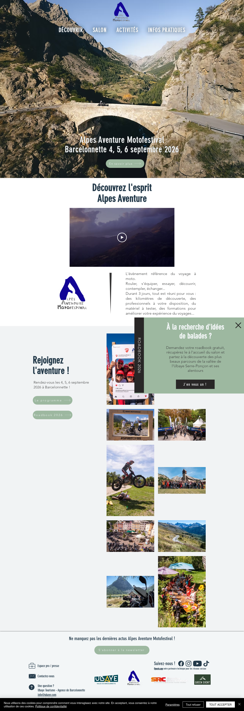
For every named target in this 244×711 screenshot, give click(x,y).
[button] (238, 325)
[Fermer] (239, 704)
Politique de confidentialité (51, 706)
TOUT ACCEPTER (220, 704)
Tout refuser (193, 704)
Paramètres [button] (172, 704)
